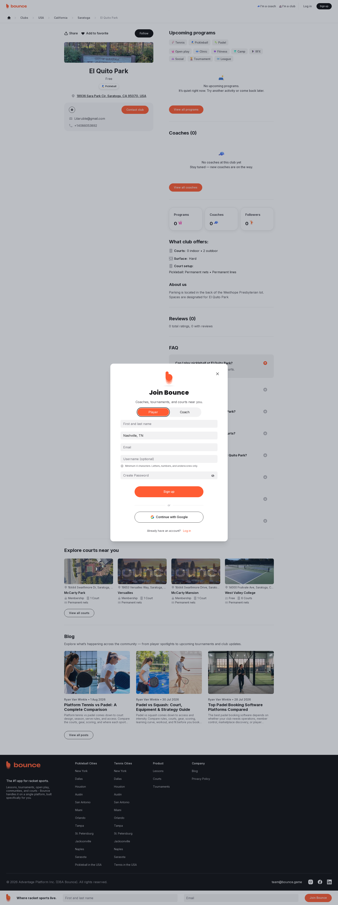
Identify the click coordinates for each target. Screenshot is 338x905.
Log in (187, 530)
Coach (185, 412)
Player (153, 412)
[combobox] (169, 435)
